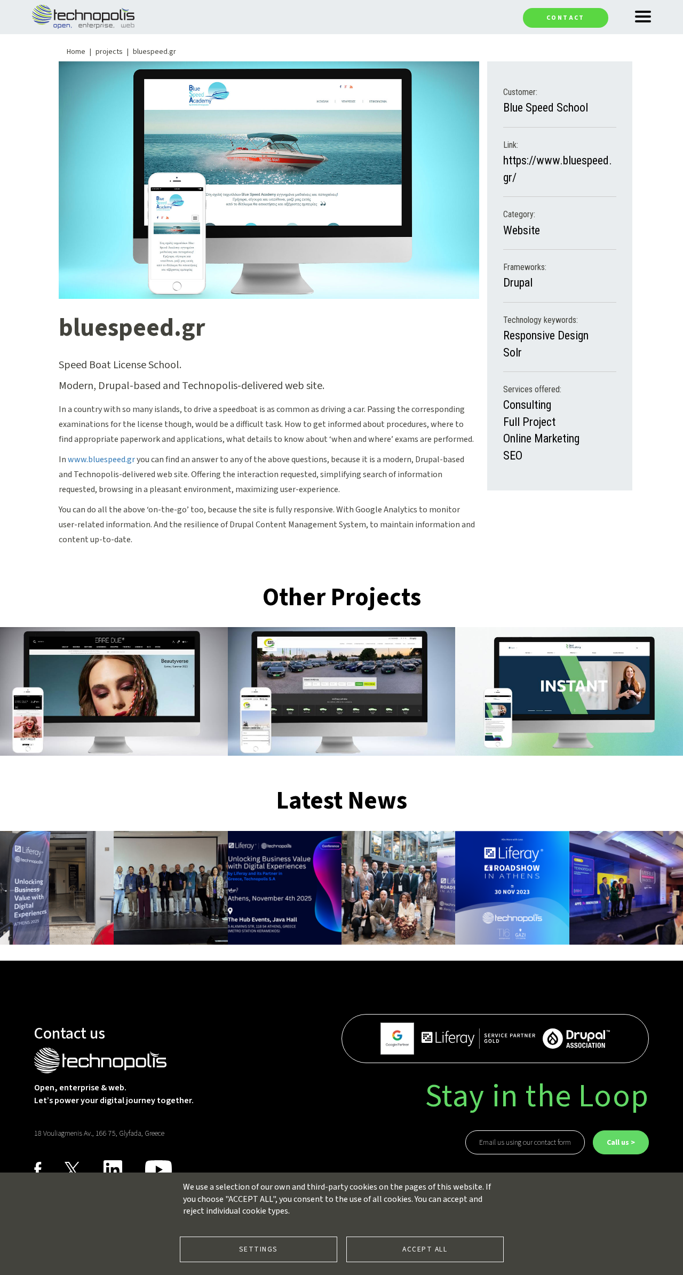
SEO (512, 455)
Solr (512, 352)
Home (76, 51)
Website (521, 230)
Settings (258, 1249)
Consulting (527, 404)
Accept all (424, 1249)
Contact (565, 17)
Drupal (518, 282)
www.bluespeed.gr (101, 459)
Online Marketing (541, 438)
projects (109, 51)
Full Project (529, 422)
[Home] (83, 16)
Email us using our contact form (525, 1142)
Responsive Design (546, 335)
